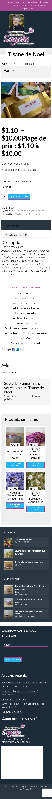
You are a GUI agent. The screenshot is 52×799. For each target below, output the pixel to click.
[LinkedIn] (27, 224)
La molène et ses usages (13, 699)
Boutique (44, 2)
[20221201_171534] (26, 117)
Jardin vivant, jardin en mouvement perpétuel (24, 682)
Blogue (24, 9)
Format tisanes (7, 184)
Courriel (9, 645)
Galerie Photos (40, 5)
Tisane (36, 214)
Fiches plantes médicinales (20, 5)
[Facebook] (22, 224)
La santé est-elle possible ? (14, 687)
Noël (28, 214)
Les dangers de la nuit (12, 712)
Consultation (32, 2)
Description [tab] (11, 235)
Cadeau (19, 214)
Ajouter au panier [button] (15, 465)
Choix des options (35, 465)
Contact (32, 9)
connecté (29, 396)
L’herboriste (20, 2)
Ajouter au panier (19, 197)
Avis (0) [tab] (23, 235)
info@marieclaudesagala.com (15, 742)
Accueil (10, 2)
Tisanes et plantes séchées (30, 211)
